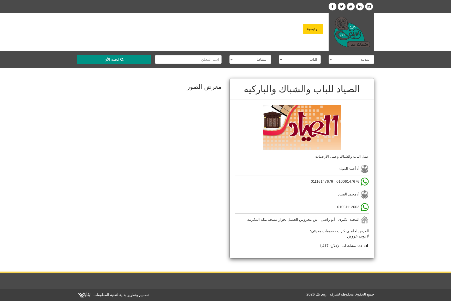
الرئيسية (313, 29)
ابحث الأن (112, 59)
